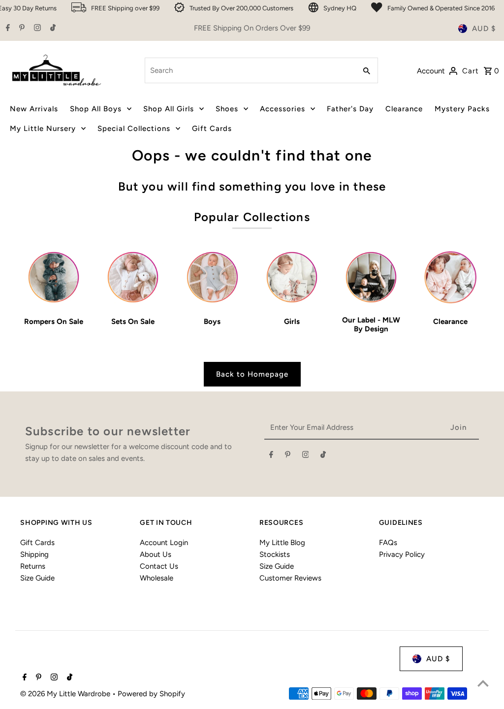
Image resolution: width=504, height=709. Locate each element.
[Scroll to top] (483, 683)
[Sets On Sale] (132, 277)
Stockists (274, 554)
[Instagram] (36, 28)
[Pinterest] (21, 28)
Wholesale (156, 578)
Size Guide (37, 578)
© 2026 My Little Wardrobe (66, 693)
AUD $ (484, 28)
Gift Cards (37, 542)
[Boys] (212, 277)
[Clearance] (450, 277)
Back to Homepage (252, 374)
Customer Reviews (290, 578)
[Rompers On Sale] (53, 277)
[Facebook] (6, 28)
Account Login (164, 542)
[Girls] (291, 277)
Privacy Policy (402, 554)
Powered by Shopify (151, 693)
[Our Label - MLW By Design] (371, 277)
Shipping (34, 554)
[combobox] (249, 70)
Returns (32, 566)
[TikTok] (52, 28)
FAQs (388, 542)
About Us (155, 554)
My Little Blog (282, 542)
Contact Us (159, 566)
